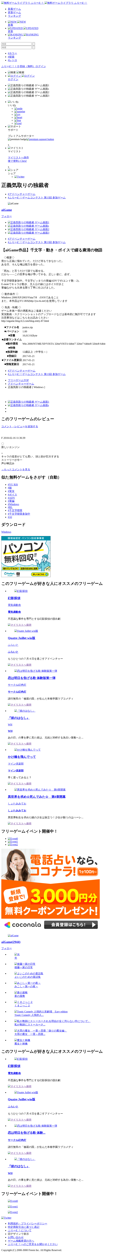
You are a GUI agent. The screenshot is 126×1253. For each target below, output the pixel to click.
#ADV (11, 497)
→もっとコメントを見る (15, 469)
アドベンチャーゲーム (21, 383)
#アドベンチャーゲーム (21, 194)
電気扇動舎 (14, 605)
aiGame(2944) (10, 942)
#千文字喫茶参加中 (19, 513)
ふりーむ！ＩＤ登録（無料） (18, 66)
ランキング (14, 15)
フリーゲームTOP (18, 380)
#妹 (10, 487)
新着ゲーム (14, 9)
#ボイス (12, 494)
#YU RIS (13, 484)
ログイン (40, 66)
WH (10, 724)
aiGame (6, 210)
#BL (10, 507)
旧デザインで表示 (18, 1233)
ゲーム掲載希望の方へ (21, 1240)
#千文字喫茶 (15, 510)
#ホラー (12, 53)
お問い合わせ (16, 1237)
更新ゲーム (14, 12)
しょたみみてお (17, 803)
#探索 (11, 56)
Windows (6, 531)
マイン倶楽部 (16, 763)
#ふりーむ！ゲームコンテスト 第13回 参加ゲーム (37, 197)
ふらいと (13, 645)
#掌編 (11, 501)
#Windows (13, 504)
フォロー (6, 216)
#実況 (11, 491)
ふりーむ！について (20, 1230)
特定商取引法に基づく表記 (23, 1227)
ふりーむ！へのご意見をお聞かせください (33, 1244)
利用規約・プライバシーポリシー (27, 1223)
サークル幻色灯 (17, 684)
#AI (10, 517)
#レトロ (12, 60)
